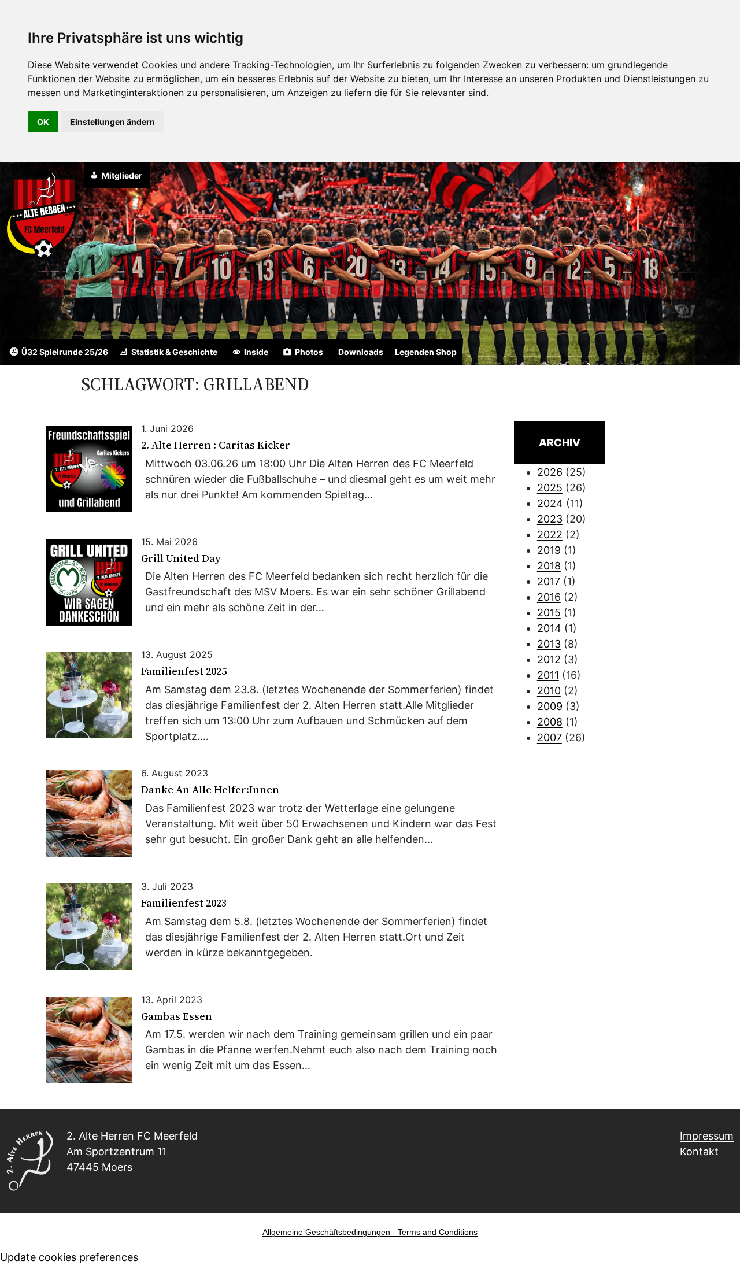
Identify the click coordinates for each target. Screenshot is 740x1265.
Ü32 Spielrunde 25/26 (64, 352)
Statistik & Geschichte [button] (174, 352)
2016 (549, 597)
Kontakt (699, 1151)
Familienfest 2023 (184, 903)
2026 (550, 472)
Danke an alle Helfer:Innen (210, 790)
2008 (550, 722)
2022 (550, 534)
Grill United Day (181, 559)
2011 (548, 675)
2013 (549, 644)
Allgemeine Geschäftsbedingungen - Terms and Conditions (370, 1232)
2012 (549, 659)
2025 (550, 488)
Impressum (707, 1136)
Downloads (360, 352)
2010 (549, 691)
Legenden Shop (426, 352)
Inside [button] (256, 352)
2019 (549, 550)
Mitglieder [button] (122, 175)
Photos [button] (309, 352)
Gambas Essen (176, 1017)
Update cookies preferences (69, 1257)
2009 (550, 706)
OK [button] (43, 122)
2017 (548, 581)
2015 (549, 612)
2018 (549, 566)
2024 (550, 503)
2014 (549, 628)
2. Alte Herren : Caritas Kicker (215, 445)
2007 (549, 737)
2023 (550, 519)
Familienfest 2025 (184, 671)
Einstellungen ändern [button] (112, 122)
